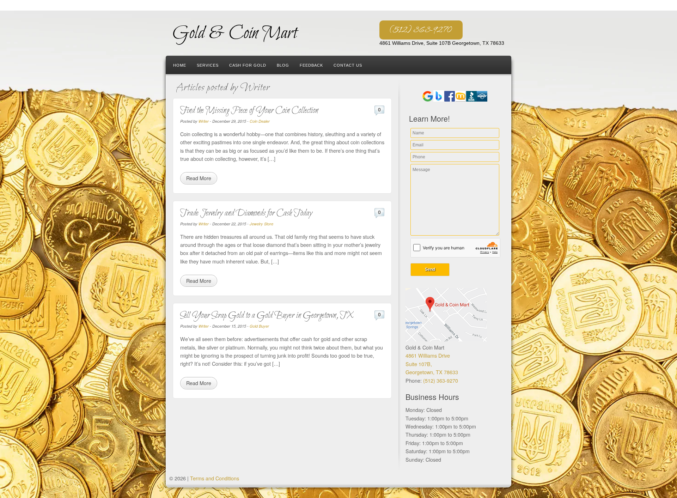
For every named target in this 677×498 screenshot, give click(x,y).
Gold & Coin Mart (235, 33)
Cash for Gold (247, 65)
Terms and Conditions (214, 478)
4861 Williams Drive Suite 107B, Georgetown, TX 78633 (431, 364)
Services (208, 65)
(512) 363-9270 (421, 30)
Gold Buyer (259, 326)
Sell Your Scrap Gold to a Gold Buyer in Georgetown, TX (267, 316)
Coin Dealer (260, 121)
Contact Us (348, 65)
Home (179, 65)
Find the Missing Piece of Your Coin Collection (249, 111)
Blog (283, 65)
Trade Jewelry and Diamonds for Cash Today (246, 213)
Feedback (311, 65)
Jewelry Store (261, 223)
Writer (204, 121)
